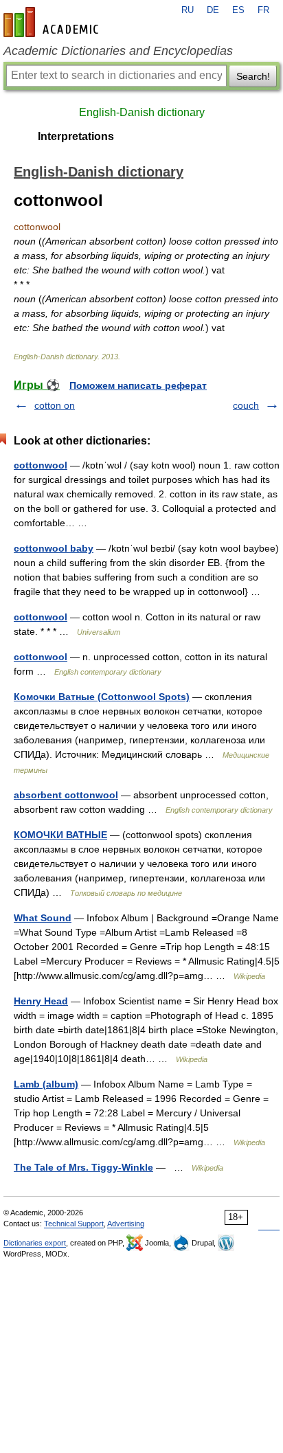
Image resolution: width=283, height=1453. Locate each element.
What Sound (42, 917)
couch (246, 405)
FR (263, 10)
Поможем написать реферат (138, 385)
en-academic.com (52, 22)
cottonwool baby (53, 548)
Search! (253, 76)
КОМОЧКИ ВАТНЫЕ (60, 834)
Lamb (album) (46, 1084)
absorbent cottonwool (66, 794)
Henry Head (41, 1000)
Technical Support (74, 1223)
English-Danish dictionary (142, 112)
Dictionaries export (34, 1243)
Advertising (125, 1223)
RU (187, 10)
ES (238, 10)
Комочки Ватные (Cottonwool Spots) (102, 696)
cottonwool (40, 465)
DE (213, 10)
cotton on (54, 405)
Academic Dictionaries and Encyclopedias (118, 51)
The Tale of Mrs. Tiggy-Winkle (83, 1167)
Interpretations (76, 136)
